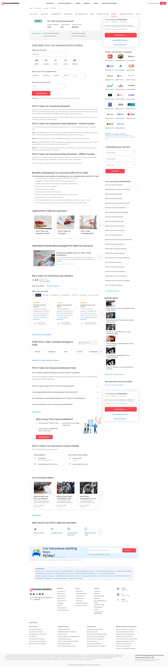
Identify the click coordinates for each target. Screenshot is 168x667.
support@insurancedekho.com (43, 597)
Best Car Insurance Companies (37, 643)
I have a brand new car (120, 44)
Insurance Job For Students (123, 646)
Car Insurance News (116, 374)
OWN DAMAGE (68, 14)
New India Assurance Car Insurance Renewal (118, 239)
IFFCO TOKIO (34, 14)
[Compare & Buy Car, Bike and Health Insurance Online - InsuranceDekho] (10, 4)
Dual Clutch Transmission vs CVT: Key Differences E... (88, 497)
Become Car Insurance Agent (114, 385)
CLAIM (92, 14)
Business (59, 605)
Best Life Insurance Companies (95, 639)
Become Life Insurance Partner (124, 636)
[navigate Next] (100, 225)
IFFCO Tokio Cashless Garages (47, 360)
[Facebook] (31, 594)
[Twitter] (43, 594)
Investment (60, 603)
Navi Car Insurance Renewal (113, 235)
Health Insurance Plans (64, 629)
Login (163, 3)
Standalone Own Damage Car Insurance (67, 576)
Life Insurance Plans (92, 641)
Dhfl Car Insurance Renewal (113, 194)
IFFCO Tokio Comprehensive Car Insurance (87, 233)
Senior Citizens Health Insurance (66, 646)
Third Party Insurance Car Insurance (85, 573)
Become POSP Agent (109, 3)
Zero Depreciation (56, 533)
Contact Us (97, 591)
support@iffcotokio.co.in (81, 464)
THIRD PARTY (44, 14)
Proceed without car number (120, 40)
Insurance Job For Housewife (123, 643)
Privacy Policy (79, 591)
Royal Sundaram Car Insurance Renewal (117, 258)
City (75, 75)
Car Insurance (40, 571)
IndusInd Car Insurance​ (76, 578)
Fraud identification (99, 596)
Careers (96, 609)
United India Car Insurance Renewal (116, 276)
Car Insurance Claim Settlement (105, 571)
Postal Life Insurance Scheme (95, 629)
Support (86, 3)
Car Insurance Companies (117, 134)
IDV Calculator (33, 636)
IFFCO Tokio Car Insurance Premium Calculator (64, 234)
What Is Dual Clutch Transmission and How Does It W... (64, 497)
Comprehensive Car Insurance (44, 573)
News (96, 3)
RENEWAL (114, 14)
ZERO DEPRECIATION (81, 14)
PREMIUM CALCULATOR (126, 14)
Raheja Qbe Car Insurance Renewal (116, 249)
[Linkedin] (40, 594)
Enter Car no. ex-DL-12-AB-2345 (99, 550)
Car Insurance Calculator (36, 632)
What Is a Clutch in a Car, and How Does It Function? (119, 368)
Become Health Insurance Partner (125, 634)
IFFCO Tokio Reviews (44, 335)
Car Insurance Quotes (51, 571)
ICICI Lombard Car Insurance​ (89, 576)
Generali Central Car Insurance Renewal (117, 203)
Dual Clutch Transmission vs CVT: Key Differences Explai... (118, 333)
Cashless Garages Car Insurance (45, 576)
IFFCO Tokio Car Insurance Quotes (43, 232)
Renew (78, 3)
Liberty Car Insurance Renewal (114, 221)
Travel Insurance (61, 608)
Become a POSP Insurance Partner (125, 629)
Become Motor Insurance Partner (124, 632)
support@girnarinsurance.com (48, 464)
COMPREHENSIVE (56, 14)
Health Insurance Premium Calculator (68, 641)
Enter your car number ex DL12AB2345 (116, 29)
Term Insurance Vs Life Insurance (96, 636)
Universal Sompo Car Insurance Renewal (117, 280)
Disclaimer (97, 598)
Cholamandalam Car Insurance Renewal (117, 189)
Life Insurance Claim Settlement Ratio (97, 634)
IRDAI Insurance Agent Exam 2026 (125, 641)
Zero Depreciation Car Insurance (64, 573)
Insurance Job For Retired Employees (126, 648)
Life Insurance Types (92, 632)
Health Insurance (61, 596)
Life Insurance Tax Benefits (94, 643)
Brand (37, 54)
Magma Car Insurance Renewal (114, 226)
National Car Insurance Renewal (114, 230)
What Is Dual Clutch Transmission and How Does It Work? (120, 321)
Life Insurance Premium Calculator (96, 646)
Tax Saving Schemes (63, 610)
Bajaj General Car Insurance (44, 578)
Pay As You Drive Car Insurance (106, 573)
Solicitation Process (99, 605)
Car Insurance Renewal (111, 291)
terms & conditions (51, 557)
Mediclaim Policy (62, 634)
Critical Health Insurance (64, 639)
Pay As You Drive (39, 533)
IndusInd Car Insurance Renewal (115, 253)
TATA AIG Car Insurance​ (106, 576)
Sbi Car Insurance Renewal (113, 262)
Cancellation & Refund (82, 603)
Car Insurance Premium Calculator (84, 571)
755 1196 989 (37, 600)
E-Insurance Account (81, 605)
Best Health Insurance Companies (67, 632)
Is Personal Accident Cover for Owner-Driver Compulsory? (73, 254)
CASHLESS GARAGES (102, 14)
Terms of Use (79, 600)
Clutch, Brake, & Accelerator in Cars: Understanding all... (118, 356)
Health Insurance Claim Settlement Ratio (69, 636)
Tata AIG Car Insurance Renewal (115, 271)
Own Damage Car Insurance (36, 639)
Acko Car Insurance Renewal (113, 185)
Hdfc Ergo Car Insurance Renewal (115, 208)
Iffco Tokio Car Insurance (60, 578)
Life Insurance (61, 598)
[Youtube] (34, 594)
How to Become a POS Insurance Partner (126, 639)
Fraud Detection (80, 596)
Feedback (96, 593)
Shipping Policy (80, 598)
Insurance (49, 3)
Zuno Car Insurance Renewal (113, 285)
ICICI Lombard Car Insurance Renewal (116, 212)
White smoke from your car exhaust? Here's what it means (120, 309)
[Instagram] (37, 594)
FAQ (38, 412)
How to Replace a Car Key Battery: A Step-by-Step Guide (120, 344)
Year (34, 86)
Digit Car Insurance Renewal (113, 198)
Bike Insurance (61, 593)
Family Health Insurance (64, 643)
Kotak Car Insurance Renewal (114, 217)
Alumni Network (98, 607)
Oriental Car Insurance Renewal (114, 244)
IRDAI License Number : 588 (144, 657)
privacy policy (62, 557)
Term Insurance (61, 600)
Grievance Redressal (81, 593)
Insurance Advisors (64, 3)
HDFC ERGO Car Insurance (122, 576)
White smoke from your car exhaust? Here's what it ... (41, 497)
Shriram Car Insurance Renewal (114, 267)
